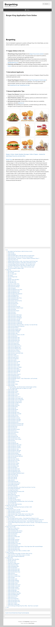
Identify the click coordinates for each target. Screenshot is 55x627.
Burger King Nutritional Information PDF (15, 425)
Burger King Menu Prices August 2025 (15, 398)
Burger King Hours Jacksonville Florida (15, 353)
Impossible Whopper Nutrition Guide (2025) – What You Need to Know (21, 264)
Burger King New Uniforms (13, 415)
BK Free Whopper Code (12, 276)
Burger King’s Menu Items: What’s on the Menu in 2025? (19, 550)
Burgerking (11, 4)
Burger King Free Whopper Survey (14, 348)
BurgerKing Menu (9, 557)
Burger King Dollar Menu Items (14, 340)
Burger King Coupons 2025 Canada (15, 315)
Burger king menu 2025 (10, 526)
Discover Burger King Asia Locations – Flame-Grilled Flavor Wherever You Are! (23, 518)
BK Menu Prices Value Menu (13, 279)
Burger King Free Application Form (14, 346)
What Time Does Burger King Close (15, 504)
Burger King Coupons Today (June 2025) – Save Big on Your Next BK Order (22, 324)
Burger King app (11, 252)
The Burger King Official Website (14, 499)
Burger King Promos (12, 433)
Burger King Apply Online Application (15, 293)
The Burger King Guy (12, 498)
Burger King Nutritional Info (13, 422)
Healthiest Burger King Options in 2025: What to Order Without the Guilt (22, 262)
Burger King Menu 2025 (12, 579)
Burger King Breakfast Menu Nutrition (15, 531)
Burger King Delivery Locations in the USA (16, 334)
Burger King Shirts (11, 440)
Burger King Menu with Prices (13, 405)
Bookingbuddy (26, 612)
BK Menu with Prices (12, 281)
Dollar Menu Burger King (12, 485)
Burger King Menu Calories (13, 391)
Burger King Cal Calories (12, 302)
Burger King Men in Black (13, 384)
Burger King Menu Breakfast (13, 540)
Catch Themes (31, 623)
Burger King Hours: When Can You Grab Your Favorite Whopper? (20, 257)
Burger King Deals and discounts (14, 512)
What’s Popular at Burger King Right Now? (16, 556)
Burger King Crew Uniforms (13, 327)
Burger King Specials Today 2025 (14, 450)
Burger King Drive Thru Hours (13, 341)
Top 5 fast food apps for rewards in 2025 (16, 268)
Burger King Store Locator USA (14, 451)
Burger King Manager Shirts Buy (14, 377)
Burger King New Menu (12, 411)
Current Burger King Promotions (14, 483)
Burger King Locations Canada (14, 364)
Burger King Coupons (12, 313)
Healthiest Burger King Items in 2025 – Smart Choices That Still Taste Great (23, 261)
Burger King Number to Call (13, 416)
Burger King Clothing (12, 309)
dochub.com (21, 103)
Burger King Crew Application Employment (16, 326)
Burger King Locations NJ (13, 372)
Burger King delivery (12, 254)
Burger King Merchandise (13, 406)
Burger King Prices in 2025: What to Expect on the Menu (19, 555)
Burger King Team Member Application (15, 456)
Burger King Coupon (12, 312)
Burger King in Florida (12, 354)
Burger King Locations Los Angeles (15, 367)
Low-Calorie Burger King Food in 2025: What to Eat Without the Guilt (21, 265)
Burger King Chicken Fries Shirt (14, 306)
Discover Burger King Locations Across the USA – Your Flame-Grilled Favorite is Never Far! (26, 519)
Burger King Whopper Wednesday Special (16, 473)
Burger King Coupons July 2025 (14, 319)
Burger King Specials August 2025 (14, 444)
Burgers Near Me (11, 480)
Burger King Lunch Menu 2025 (14, 536)
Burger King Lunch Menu (13, 574)
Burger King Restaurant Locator (14, 437)
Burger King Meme (11, 382)
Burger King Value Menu (12, 467)
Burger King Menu (11, 385)
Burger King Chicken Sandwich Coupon (15, 307)
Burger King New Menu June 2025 (14, 413)
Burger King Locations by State (14, 361)
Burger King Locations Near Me (14, 371)
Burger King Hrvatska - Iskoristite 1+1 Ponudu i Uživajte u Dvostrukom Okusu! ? (23, 258)
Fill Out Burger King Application (14, 488)
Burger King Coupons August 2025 (14, 316)
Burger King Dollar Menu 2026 (14, 339)
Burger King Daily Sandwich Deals (14, 329)
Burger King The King (12, 457)
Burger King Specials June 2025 (14, 446)
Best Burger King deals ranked (14, 271)
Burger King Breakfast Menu (13, 566)
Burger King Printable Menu (13, 432)
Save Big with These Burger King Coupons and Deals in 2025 (20, 507)
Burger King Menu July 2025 (13, 581)
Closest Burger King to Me (13, 481)
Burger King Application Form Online (15, 289)
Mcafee (13, 612)
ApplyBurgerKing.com (13, 62)
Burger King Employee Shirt (13, 343)
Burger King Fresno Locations (13, 350)
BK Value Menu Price (12, 282)
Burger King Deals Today (13, 333)
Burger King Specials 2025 (13, 443)
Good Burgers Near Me (12, 492)
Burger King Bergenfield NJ (13, 295)
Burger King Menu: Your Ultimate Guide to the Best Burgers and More (22, 387)
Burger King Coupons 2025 (11, 505)
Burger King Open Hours (12, 426)
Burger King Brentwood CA (13, 299)
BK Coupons (10, 275)
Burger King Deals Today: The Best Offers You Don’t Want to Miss (21, 514)
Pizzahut (10, 612)
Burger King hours (11, 573)
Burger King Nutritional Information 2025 (15, 423)
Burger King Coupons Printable (14, 320)
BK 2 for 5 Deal (11, 272)
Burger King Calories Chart (13, 303)
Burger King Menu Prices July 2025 (15, 401)
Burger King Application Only (13, 292)
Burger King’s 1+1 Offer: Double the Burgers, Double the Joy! (20, 515)
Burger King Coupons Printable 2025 (15, 322)
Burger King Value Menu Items (14, 468)
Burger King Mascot (12, 379)
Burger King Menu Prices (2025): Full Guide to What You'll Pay (20, 553)
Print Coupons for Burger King (14, 495)
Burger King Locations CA (13, 363)
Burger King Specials (12, 442)
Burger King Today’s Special (13, 459)
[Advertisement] (17, 28)
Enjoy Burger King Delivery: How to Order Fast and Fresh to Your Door (21, 487)
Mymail (17, 612)
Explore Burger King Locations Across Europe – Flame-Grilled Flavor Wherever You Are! (25, 521)
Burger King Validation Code (13, 466)
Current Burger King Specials (13, 484)
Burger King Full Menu (12, 535)
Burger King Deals (9, 508)
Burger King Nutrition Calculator (14, 418)
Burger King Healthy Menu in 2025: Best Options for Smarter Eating (21, 255)
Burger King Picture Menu (13, 545)
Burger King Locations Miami (13, 368)
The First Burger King (12, 502)
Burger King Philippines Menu (13, 594)
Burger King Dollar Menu (12, 336)
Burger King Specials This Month (14, 447)
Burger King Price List (12, 430)
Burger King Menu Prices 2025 (14, 586)
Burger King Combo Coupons (13, 310)
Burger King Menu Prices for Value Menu (16, 399)
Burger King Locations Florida (13, 365)
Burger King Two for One (12, 461)
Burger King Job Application (13, 358)
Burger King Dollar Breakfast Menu (14, 532)
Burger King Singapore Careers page (37, 80)
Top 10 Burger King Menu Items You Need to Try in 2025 (20, 388)
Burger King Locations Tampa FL (14, 374)
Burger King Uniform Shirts (13, 464)
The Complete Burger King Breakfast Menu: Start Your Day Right (20, 501)
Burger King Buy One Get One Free (15, 300)
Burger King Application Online (14, 291)
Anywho (6, 612)
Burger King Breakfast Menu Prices (15, 298)
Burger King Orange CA (12, 427)
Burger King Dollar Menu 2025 (14, 337)
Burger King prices (10, 552)
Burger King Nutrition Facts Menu (14, 419)
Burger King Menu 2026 (12, 389)
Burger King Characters (12, 305)
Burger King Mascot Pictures (13, 381)
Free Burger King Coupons (13, 490)
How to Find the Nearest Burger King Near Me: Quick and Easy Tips (21, 525)
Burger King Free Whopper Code (14, 347)
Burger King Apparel (12, 288)
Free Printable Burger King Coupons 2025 (16, 491)
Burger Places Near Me (12, 477)
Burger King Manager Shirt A (13, 375)
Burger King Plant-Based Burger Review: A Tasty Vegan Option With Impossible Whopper (25, 546)
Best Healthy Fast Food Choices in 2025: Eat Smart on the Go (20, 251)
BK (7, 250)
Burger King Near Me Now (13, 409)
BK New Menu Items (12, 562)
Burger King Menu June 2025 (13, 394)
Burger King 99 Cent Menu (13, 529)
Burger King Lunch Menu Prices (14, 576)
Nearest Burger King (12, 494)
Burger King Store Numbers (13, 453)
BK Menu (10, 278)
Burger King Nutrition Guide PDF (14, 420)
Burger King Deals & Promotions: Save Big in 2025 (18, 511)
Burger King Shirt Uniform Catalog (14, 439)
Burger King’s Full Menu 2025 (13, 604)
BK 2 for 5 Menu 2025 (12, 274)
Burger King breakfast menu (13, 296)
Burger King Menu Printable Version (15, 402)
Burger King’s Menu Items (13, 474)
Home (7, 607)
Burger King (8, 269)
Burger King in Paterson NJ (13, 355)
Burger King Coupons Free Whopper (15, 317)
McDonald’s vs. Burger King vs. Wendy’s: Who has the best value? (21, 267)
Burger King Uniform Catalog (13, 463)
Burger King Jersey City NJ (13, 357)
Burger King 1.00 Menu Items (13, 283)
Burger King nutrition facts (13, 259)
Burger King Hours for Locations (14, 351)
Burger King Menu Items (12, 392)
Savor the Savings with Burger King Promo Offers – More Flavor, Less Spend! (23, 605)
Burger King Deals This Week (13, 331)
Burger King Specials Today (13, 449)
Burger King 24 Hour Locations (14, 285)
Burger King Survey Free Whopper (14, 454)
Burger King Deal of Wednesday (14, 330)
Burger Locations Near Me (13, 475)
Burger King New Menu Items (13, 412)
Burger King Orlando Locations (14, 429)
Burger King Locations (12, 360)
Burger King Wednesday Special (14, 471)
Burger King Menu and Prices (13, 539)
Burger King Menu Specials (13, 403)
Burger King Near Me (12, 408)
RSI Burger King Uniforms (13, 497)
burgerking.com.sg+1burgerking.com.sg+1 (20, 85)
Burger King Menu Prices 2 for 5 (14, 396)
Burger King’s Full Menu (12, 603)
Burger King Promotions (12, 435)
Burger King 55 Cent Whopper (13, 286)
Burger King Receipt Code (13, 436)
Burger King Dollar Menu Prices (14, 571)
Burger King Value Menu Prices (14, 470)
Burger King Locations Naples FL (14, 370)
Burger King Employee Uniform (14, 344)
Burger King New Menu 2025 (13, 591)
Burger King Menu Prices (13, 395)
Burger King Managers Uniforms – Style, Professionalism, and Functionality (22, 378)
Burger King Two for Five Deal (14, 460)
